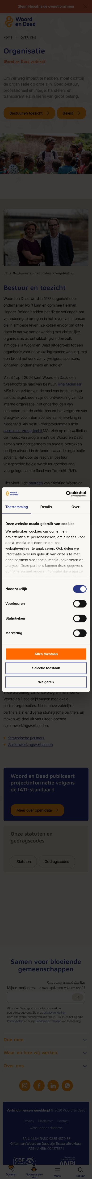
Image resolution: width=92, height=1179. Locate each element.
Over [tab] (75, 507)
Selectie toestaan (46, 668)
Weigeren (46, 682)
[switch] (80, 603)
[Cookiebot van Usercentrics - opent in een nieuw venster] (66, 494)
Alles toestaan (46, 654)
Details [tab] (46, 507)
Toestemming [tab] (16, 507)
